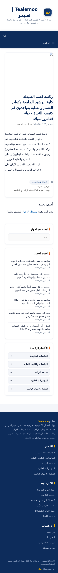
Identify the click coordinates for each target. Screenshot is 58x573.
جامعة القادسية (47, 495)
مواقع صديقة (49, 547)
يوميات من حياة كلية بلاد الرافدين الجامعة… (31, 190)
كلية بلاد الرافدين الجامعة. (42, 500)
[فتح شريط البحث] (5, 36)
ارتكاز (40, 569)
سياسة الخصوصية (46, 542)
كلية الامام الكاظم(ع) (45, 510)
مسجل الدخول (29, 211)
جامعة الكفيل (48, 516)
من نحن (51, 532)
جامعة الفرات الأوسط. (44, 505)
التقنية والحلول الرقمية (29, 388)
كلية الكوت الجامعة (46, 489)
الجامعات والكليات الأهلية (29, 364)
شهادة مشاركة (43, 186)
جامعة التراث (29, 372)
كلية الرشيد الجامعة (39, 182)
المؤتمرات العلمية (29, 380)
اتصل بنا (51, 537)
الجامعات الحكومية (29, 355)
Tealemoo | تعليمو (24, 12)
